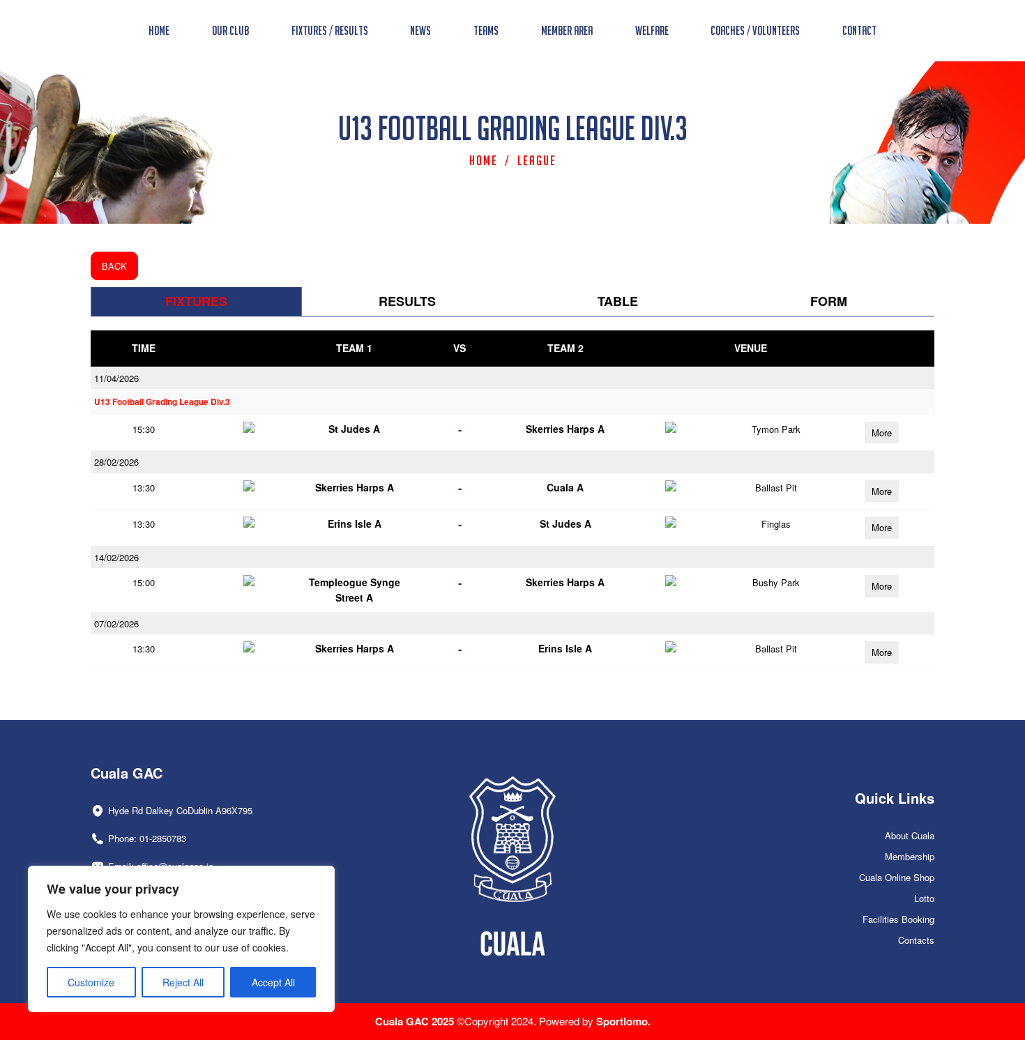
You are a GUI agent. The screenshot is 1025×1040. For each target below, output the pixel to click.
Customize (91, 982)
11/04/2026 (116, 378)
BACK (114, 266)
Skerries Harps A (565, 429)
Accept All (273, 982)
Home (483, 160)
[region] (181, 939)
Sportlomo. (623, 1021)
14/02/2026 (116, 557)
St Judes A (354, 429)
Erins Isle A (354, 523)
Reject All (183, 982)
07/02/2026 (116, 623)
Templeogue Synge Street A (354, 589)
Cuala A (565, 487)
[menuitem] (159, 30)
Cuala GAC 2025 (416, 1021)
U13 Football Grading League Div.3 (162, 402)
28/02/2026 (116, 461)
